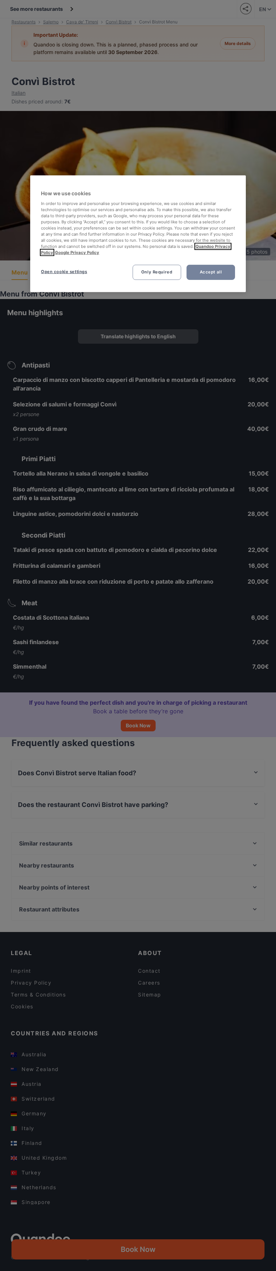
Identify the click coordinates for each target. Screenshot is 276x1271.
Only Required (156, 272)
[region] (138, 233)
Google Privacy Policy (77, 252)
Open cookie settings (64, 271)
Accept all (211, 272)
